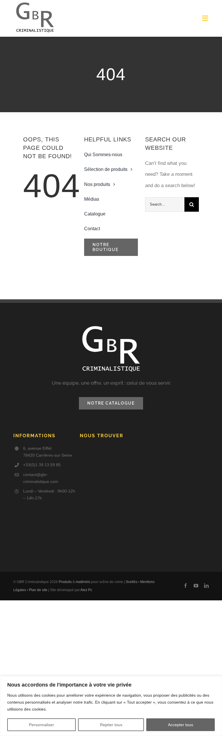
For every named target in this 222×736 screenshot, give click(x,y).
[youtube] (196, 585)
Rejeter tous (111, 724)
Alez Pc (86, 590)
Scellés (131, 582)
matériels (83, 582)
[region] (111, 706)
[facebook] (185, 585)
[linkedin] (206, 585)
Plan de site (38, 590)
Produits (65, 582)
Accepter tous (180, 724)
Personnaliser (41, 724)
